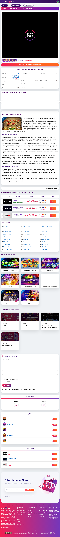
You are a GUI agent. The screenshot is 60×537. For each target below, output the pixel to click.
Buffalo (8, 430)
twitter (54, 533)
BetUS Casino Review (18, 201)
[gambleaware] (40, 534)
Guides (29, 514)
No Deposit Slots (15, 75)
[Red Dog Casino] (7, 215)
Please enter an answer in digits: (10, 379)
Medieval (44, 401)
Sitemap (29, 516)
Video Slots (30, 510)
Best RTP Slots (5, 326)
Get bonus (54, 453)
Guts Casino (44, 241)
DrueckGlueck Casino (47, 226)
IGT (18, 73)
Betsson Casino (6, 239)
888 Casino (5, 229)
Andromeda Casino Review (18, 208)
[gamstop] (29, 534)
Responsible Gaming (43, 510)
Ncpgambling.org (53, 517)
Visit (53, 201)
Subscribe (29, 489)
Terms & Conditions (43, 509)
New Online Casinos (21, 512)
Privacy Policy (27, 495)
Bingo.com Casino (7, 246)
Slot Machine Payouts (27, 326)
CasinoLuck (25, 241)
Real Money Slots (31, 509)
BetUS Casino (11, 453)
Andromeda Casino (12, 458)
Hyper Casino (45, 246)
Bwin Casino (26, 229)
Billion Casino (6, 244)
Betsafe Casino (6, 236)
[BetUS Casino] (7, 201)
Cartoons (16, 401)
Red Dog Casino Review (18, 215)
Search (53, 2)
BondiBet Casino (26, 226)
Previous (1, 101)
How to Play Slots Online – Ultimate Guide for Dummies (49, 326)
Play (55, 424)
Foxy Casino (44, 231)
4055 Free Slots (15, 5)
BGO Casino (6, 241)
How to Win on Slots (7, 345)
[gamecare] (23, 534)
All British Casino (7, 231)
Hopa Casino (45, 244)
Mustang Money (10, 419)
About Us (41, 514)
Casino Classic (26, 231)
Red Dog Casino (11, 464)
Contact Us (41, 516)
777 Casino (5, 226)
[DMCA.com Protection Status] (15, 534)
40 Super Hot (10, 435)
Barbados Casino (7, 234)
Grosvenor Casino (46, 239)
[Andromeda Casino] (7, 208)
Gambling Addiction (43, 512)
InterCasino (44, 249)
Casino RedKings (27, 234)
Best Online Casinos (21, 510)
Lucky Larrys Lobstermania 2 (13, 440)
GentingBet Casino (46, 236)
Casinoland (25, 239)
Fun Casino (44, 234)
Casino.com (25, 236)
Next (58, 101)
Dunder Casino (45, 229)
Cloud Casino (26, 249)
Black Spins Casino (8, 249)
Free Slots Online (31, 507)
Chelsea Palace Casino (28, 246)
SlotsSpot (5, 5)
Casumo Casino (26, 244)
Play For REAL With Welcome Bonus (30, 64)
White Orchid (10, 424)
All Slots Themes (31, 512)
